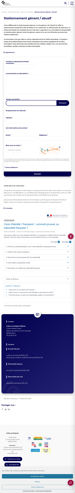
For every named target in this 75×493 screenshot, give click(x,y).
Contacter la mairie (13, 459)
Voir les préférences (37, 487)
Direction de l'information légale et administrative (18, 305)
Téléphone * (43, 135)
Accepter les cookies (37, 476)
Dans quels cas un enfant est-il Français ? (22, 290)
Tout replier (54, 242)
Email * (8, 135)
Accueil (3, 12)
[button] (37, 246)
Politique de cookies (29, 491)
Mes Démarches (13, 12)
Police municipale (27, 12)
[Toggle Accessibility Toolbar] (71, 236)
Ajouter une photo (13, 99)
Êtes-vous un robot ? (13, 145)
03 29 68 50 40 (11, 335)
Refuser (37, 482)
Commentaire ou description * (17, 73)
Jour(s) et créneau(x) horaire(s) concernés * (17, 62)
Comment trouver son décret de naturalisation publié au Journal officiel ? (31, 295)
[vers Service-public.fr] (57, 216)
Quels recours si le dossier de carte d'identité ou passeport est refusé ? (31, 292)
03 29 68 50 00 (14, 464)
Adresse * (9, 118)
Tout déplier (65, 242)
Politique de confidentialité (43, 491)
